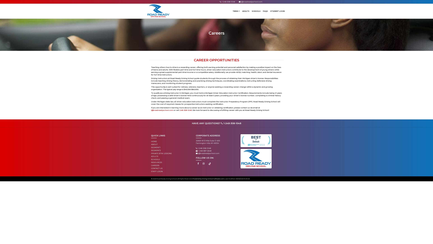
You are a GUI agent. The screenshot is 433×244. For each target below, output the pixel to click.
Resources (156, 162)
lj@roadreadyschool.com (251, 2)
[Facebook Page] (198, 163)
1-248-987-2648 (204, 151)
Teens (236, 11)
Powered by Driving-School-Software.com (208, 179)
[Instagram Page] (203, 163)
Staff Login (157, 171)
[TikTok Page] (210, 164)
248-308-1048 (186, 110)
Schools (256, 11)
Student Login (277, 11)
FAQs (265, 11)
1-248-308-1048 (228, 2)
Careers (155, 165)
